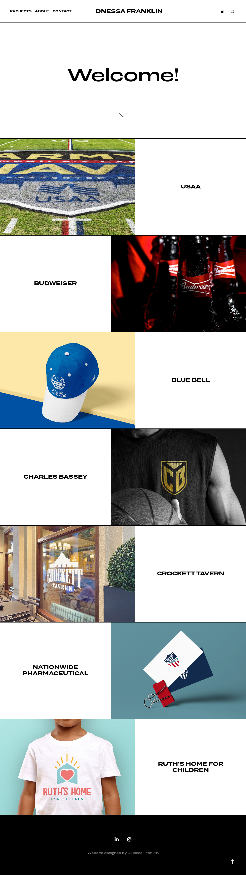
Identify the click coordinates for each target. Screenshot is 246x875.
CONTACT (62, 11)
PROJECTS (21, 11)
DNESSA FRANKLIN (129, 11)
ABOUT (42, 11)
